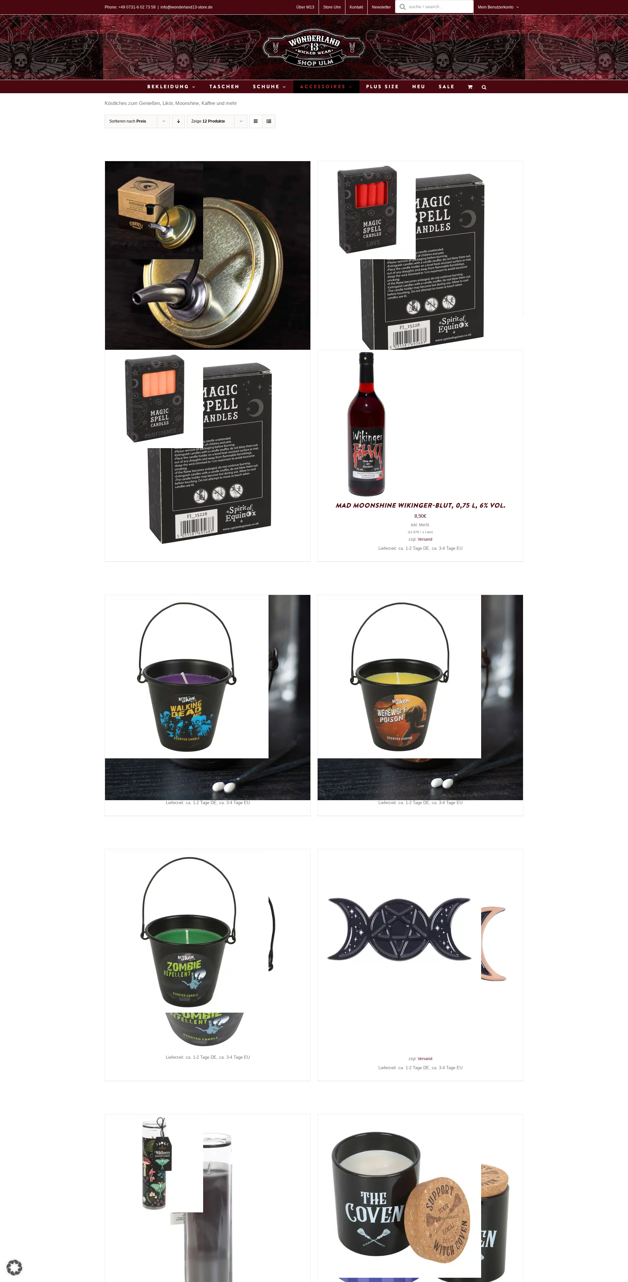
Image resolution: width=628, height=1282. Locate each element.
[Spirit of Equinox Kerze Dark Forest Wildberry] (154, 1119)
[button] (14, 1267)
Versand (425, 539)
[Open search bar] (484, 86)
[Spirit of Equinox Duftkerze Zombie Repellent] (187, 854)
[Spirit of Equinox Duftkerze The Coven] (399, 1119)
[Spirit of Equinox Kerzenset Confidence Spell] (154, 355)
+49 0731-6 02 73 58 (137, 7)
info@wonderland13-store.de (187, 7)
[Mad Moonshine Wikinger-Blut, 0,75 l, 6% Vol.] (367, 355)
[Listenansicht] (268, 121)
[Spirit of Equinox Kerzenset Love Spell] (367, 166)
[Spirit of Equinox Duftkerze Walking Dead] (187, 599)
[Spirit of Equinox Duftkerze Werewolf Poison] (399, 599)
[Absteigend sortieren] (178, 121)
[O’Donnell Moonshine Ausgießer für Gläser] (154, 166)
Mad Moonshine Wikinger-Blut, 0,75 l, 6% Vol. (420, 505)
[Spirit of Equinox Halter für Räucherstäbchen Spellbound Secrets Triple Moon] (399, 854)
